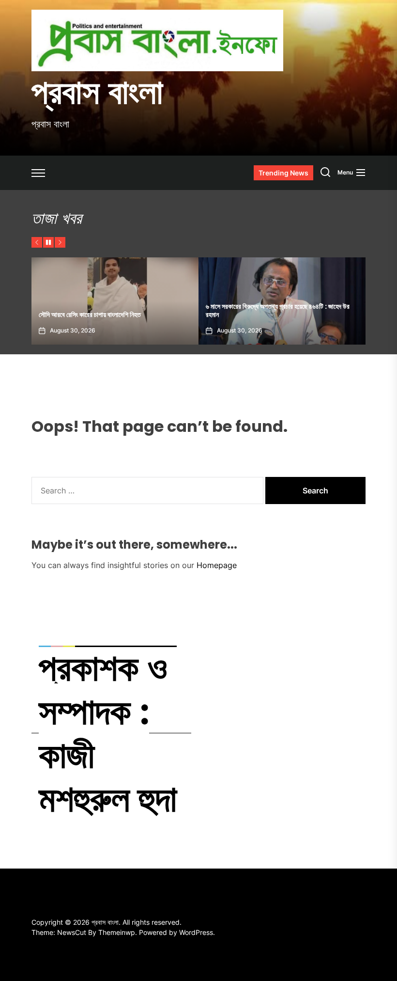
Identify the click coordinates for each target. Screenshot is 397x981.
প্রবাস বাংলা (97, 91)
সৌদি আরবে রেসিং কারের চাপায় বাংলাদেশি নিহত (90, 314)
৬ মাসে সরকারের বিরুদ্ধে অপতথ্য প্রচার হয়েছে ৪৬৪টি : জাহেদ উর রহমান (278, 310)
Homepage (217, 565)
